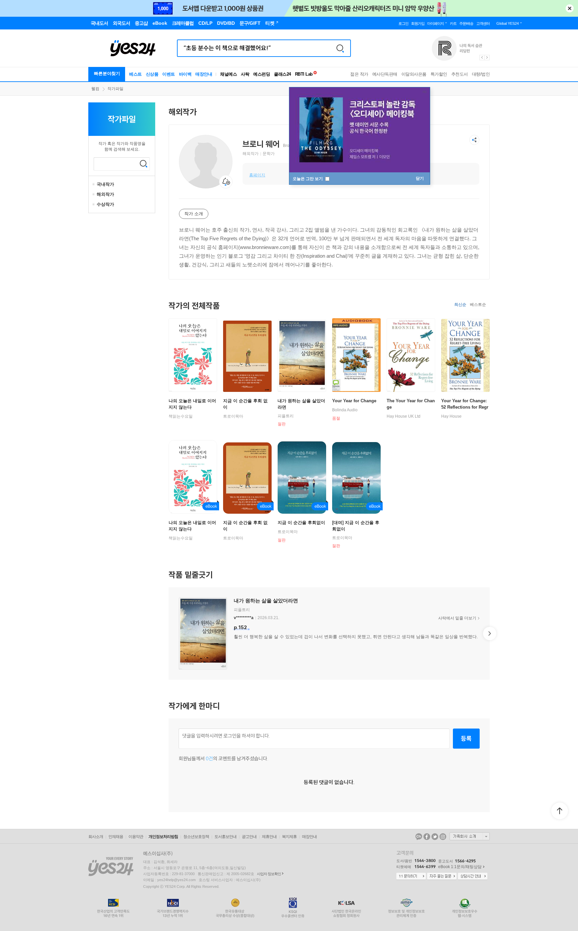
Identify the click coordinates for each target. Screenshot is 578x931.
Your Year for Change (354, 400)
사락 (245, 74)
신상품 (152, 74)
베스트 (135, 74)
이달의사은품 (413, 74)
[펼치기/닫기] (94, 184)
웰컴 (95, 88)
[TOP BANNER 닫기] (569, 8)
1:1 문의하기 (411, 876)
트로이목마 (233, 416)
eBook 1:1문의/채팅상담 (460, 866)
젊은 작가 (359, 74)
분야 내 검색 (143, 163)
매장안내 (203, 74)
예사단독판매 (384, 74)
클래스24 (282, 74)
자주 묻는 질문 (442, 876)
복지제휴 (289, 836)
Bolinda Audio (345, 410)
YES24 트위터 (434, 836)
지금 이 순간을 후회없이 (301, 522)
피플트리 (286, 416)
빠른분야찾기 (107, 73)
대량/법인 (481, 74)
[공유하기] (474, 140)
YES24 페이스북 (426, 836)
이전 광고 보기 (482, 57)
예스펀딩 (261, 74)
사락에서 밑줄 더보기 (457, 618)
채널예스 (228, 74)
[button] (168, 633)
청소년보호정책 (196, 836)
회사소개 (95, 836)
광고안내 (249, 836)
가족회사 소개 (470, 836)
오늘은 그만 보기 (308, 178)
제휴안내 (269, 836)
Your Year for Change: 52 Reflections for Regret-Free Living (464, 407)
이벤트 (168, 74)
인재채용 (115, 836)
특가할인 (438, 74)
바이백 (185, 74)
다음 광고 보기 (487, 57)
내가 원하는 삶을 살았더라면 (266, 600)
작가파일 (115, 88)
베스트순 (478, 304)
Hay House (451, 416)
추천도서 (459, 74)
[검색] (340, 48)
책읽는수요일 (181, 416)
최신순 (460, 304)
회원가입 (417, 23)
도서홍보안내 (225, 836)
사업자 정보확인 (269, 874)
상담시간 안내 (472, 876)
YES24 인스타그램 (443, 836)
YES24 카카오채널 (418, 836)
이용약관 (135, 836)
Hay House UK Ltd (403, 416)
